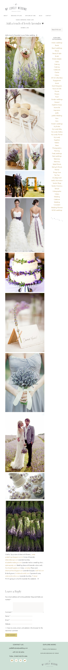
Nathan (57, 142)
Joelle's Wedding (57, 115)
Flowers (57, 94)
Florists (57, 91)
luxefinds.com (39, 570)
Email (7, 620)
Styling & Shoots (57, 167)
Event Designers (57, 86)
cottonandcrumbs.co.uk (12, 576)
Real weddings (56, 156)
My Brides (57, 126)
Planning (57, 151)
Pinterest (34, 576)
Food (56, 97)
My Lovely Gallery (57, 132)
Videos (57, 194)
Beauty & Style (56, 53)
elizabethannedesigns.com (13, 562)
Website (7, 624)
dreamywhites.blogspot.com (14, 570)
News (57, 145)
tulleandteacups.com (11, 560)
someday (27, 568)
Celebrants (57, 70)
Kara (56, 118)
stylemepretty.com (10, 565)
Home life (57, 107)
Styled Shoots (57, 164)
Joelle (57, 113)
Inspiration (23, 19)
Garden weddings (56, 99)
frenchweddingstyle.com (12, 568)
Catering (57, 64)
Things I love (30, 19)
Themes (57, 170)
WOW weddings (57, 210)
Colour (18, 19)
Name (7, 616)
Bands (57, 45)
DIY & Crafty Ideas (57, 78)
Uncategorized (56, 178)
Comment (9, 612)
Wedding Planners (57, 207)
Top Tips (56, 175)
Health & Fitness (57, 105)
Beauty (57, 51)
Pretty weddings (57, 153)
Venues (57, 188)
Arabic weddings (57, 43)
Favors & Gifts (57, 89)
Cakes (57, 61)
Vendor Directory (56, 186)
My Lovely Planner (57, 134)
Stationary (57, 159)
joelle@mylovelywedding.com (18, 648)
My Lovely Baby (57, 129)
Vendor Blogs (57, 183)
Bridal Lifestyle (56, 59)
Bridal (57, 56)
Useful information (57, 180)
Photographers (56, 148)
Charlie (57, 72)
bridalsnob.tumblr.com (22, 573)
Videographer (57, 191)
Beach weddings (57, 48)
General (56, 102)
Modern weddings (57, 124)
